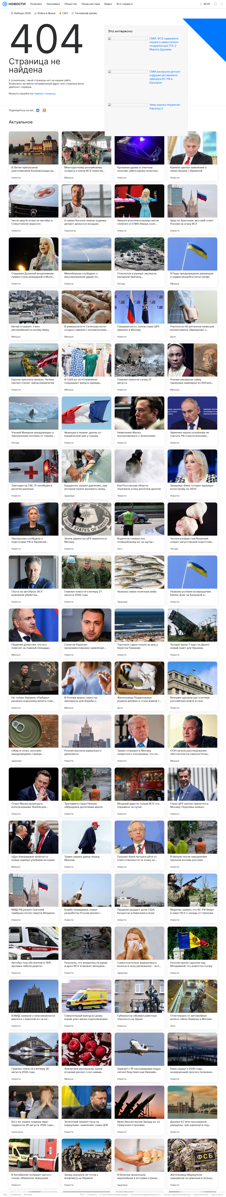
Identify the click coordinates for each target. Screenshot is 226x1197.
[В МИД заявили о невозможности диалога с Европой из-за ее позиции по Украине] (33, 1004)
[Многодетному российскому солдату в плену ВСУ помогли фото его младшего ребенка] (86, 156)
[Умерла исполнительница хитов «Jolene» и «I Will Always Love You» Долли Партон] (139, 209)
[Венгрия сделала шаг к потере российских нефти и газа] (192, 686)
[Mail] (5, 4)
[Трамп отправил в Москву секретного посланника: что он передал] (139, 739)
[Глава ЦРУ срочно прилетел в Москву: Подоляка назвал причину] (192, 792)
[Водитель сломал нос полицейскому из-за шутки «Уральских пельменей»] (139, 527)
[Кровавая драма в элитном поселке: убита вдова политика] (139, 156)
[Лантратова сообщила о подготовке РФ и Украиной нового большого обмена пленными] (33, 527)
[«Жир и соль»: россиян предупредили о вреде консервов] (33, 739)
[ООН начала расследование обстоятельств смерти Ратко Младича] (192, 739)
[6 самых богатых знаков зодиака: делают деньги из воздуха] (86, 209)
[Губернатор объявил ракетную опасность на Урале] (139, 1004)
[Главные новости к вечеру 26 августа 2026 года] (33, 1057)
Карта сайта (217, 1195)
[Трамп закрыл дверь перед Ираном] (86, 845)
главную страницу (44, 93)
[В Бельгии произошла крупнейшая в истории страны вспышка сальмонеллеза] (139, 1163)
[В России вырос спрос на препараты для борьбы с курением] (86, 686)
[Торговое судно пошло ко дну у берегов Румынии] (139, 633)
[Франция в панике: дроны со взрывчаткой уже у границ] (86, 421)
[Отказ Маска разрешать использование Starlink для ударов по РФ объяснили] (33, 792)
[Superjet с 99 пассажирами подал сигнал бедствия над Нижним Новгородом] (139, 1057)
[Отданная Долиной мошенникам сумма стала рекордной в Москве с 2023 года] (33, 262)
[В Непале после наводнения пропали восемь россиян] (192, 845)
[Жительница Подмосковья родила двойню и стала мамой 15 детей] (139, 686)
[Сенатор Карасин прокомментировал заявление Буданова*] (86, 633)
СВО (65, 13)
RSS (82, 1195)
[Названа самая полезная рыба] (139, 580)
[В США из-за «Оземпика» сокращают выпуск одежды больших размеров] (86, 368)
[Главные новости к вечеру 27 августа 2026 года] (86, 580)
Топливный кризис (86, 13)
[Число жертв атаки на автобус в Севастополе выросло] (33, 209)
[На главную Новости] (16, 4)
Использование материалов (177, 1195)
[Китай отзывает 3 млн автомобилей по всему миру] (33, 315)
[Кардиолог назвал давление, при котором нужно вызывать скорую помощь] (86, 474)
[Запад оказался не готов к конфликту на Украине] (86, 1163)
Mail (5, 1195)
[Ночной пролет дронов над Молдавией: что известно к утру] (192, 951)
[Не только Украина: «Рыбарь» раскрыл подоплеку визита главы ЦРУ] (33, 686)
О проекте (92, 1195)
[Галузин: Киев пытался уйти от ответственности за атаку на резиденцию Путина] (139, 845)
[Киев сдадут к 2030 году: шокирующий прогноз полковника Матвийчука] (192, 1057)
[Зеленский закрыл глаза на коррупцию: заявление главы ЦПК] (86, 1110)
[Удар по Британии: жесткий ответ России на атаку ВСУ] (192, 209)
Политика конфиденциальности (146, 1195)
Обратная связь (200, 1195)
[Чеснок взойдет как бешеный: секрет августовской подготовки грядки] (192, 527)
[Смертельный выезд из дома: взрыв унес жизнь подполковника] (86, 1004)
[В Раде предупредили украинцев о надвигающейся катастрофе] (192, 262)
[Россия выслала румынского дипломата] (86, 739)
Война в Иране (47, 13)
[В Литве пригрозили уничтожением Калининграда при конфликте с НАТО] (33, 156)
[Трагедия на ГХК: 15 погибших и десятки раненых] (33, 474)
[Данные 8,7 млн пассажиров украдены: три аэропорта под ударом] (192, 1110)
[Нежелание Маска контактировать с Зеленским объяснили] (139, 421)
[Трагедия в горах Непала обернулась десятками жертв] (86, 792)
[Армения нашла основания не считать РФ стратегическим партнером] (192, 421)
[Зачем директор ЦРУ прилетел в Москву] (86, 527)
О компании (15, 1195)
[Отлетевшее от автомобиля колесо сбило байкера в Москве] (192, 1004)
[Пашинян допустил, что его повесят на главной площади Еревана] (33, 633)
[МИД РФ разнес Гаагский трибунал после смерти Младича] (33, 898)
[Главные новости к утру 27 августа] (139, 368)
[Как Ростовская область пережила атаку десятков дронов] (139, 474)
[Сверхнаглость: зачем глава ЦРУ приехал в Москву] (139, 315)
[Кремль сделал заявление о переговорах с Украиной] (192, 156)
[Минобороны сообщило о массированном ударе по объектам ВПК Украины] (86, 262)
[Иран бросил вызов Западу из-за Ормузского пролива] (139, 1110)
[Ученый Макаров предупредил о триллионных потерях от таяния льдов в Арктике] (33, 421)
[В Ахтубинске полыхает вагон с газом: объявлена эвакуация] (33, 1163)
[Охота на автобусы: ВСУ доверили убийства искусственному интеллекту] (33, 580)
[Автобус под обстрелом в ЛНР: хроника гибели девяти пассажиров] (33, 951)
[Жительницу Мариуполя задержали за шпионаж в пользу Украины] (192, 1163)
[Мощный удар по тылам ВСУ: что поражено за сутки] (139, 792)
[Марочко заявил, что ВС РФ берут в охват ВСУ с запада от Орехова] (192, 898)
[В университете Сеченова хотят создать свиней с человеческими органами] (86, 315)
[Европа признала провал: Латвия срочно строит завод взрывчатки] (33, 368)
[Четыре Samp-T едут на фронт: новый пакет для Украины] (192, 633)
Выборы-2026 (22, 13)
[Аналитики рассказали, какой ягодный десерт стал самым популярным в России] (86, 1057)
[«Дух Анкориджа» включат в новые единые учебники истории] (33, 845)
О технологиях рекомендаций (114, 1195)
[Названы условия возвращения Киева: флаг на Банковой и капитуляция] (192, 580)
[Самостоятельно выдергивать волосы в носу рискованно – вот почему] (139, 951)
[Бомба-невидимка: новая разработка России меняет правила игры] (86, 898)
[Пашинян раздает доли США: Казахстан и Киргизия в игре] (139, 898)
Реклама (28, 1195)
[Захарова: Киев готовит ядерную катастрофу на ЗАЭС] (192, 474)
